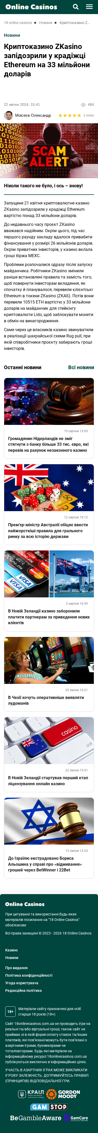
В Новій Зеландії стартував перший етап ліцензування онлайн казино (48, 780)
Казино (11, 950)
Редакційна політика (23, 990)
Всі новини (81, 367)
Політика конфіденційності (29, 975)
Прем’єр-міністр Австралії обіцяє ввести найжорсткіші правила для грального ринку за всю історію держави (48, 530)
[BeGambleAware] (35, 1118)
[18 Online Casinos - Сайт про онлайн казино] (28, 6)
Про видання (16, 968)
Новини (12, 35)
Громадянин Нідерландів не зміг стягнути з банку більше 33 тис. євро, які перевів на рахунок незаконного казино (48, 444)
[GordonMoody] (63, 1095)
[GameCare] (76, 1119)
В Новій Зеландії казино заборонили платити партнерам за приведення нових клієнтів (49, 617)
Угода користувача (21, 983)
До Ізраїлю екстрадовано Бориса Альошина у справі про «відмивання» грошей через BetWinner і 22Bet (45, 864)
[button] (76, 7)
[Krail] (31, 1095)
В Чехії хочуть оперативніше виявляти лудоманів (46, 700)
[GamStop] (49, 1108)
